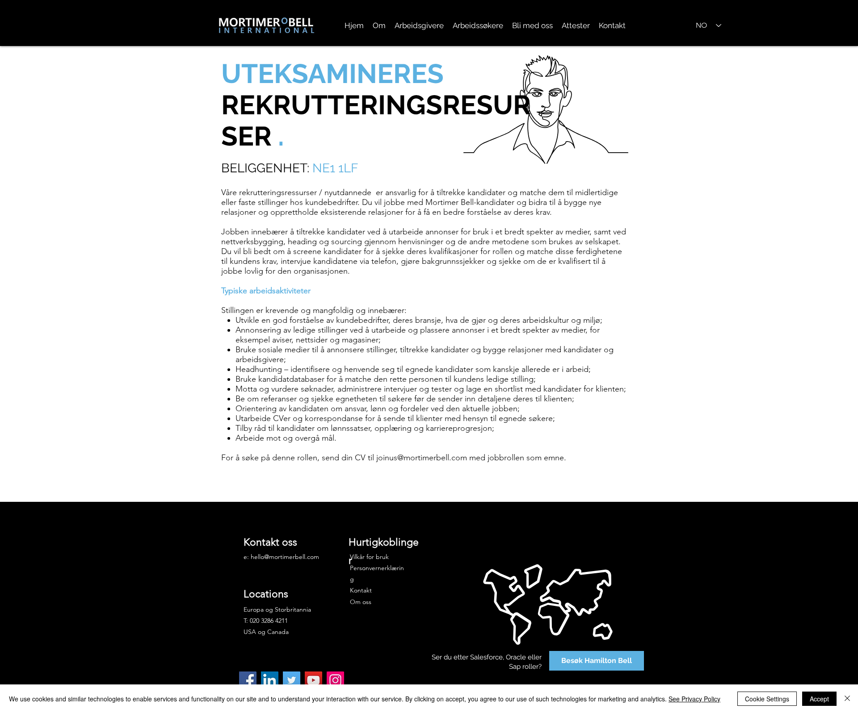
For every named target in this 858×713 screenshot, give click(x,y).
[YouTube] (313, 680)
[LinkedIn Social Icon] (269, 680)
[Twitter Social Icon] (291, 680)
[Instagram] (335, 680)
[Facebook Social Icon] (248, 680)
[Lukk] (847, 699)
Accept (819, 698)
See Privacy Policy (694, 698)
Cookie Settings (767, 698)
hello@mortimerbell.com (285, 557)
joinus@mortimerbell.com (421, 458)
